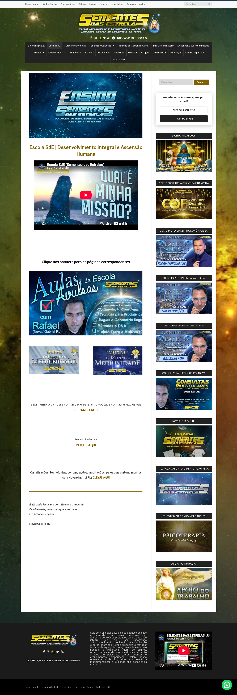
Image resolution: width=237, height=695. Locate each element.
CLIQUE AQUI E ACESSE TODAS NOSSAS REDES (53, 660)
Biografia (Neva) (36, 45)
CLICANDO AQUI (86, 410)
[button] (227, 685)
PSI (108, 687)
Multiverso (75, 52)
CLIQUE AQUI (86, 445)
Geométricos (55, 52)
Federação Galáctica (100, 45)
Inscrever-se (184, 118)
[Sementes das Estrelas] (118, 22)
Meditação (175, 52)
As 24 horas (103, 52)
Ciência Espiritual (194, 52)
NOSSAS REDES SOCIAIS (132, 38)
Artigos (145, 52)
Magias (37, 52)
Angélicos (119, 52)
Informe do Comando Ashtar (133, 45)
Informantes (159, 52)
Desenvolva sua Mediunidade (193, 45)
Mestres (132, 52)
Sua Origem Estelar (163, 45)
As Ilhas (89, 52)
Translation (118, 59)
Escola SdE (54, 45)
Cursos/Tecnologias (75, 45)
